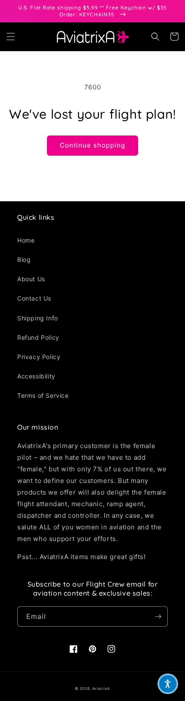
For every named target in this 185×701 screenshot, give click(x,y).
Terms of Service (43, 395)
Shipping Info (37, 318)
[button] (10, 36)
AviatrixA (101, 688)
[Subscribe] (157, 616)
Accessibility (36, 376)
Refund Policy (38, 337)
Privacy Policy (38, 356)
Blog (24, 259)
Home (25, 240)
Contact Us (34, 298)
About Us (31, 279)
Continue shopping (92, 145)
